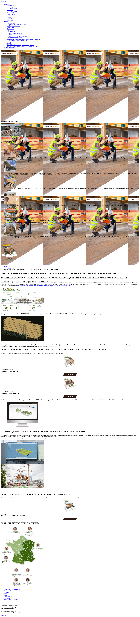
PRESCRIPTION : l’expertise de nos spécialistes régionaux (22, 46)
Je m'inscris (3, 615)
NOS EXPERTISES (9, 268)
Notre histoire (10, 5)
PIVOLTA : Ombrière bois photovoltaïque (18, 36)
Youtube (6, 593)
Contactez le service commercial (12, 589)
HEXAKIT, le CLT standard (14, 34)
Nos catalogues (11, 23)
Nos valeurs (10, 10)
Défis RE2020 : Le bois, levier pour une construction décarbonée (23, 39)
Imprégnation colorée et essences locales (17, 40)
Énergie (9, 30)
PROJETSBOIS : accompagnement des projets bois (20, 45)
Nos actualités (10, 13)
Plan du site (7, 598)
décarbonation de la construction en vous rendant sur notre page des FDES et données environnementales (45, 285)
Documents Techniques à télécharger (16, 24)
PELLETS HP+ (11, 31)
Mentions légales (8, 596)
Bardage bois (10, 27)
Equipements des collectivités (14, 37)
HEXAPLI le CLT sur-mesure (15, 33)
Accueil (6, 266)
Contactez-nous (11, 14)
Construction (10, 29)
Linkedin (6, 595)
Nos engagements (11, 7)
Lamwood (9, 18)
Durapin (9, 17)
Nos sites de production (13, 8)
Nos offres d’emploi (12, 11)
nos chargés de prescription (42, 282)
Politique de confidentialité (11, 599)
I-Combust (10, 20)
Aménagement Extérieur (13, 26)
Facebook (6, 592)
